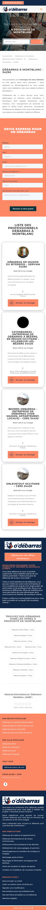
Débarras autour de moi (14, 767)
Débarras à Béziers (20, 675)
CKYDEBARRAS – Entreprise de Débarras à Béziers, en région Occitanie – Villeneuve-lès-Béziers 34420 (23, 338)
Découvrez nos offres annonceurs (23, 557)
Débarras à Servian (20, 641)
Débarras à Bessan (20, 635)
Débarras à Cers (10, 647)
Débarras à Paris (9, 744)
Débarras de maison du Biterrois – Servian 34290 (23, 264)
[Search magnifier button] (37, 41)
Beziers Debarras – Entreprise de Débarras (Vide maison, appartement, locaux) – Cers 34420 (23, 414)
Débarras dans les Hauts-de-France (17, 733)
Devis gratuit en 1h (22, 908)
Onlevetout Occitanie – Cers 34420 (23, 485)
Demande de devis (13, 3)
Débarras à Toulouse (10, 754)
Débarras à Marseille (10, 747)
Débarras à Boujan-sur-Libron (20, 658)
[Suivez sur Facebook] (5, 784)
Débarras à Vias (30, 647)
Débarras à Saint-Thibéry (20, 630)
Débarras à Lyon (9, 751)
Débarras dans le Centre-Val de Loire (17, 726)
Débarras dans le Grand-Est (13, 729)
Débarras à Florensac (20, 670)
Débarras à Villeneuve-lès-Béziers (20, 664)
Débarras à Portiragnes (20, 652)
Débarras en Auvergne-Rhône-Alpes (17, 722)
